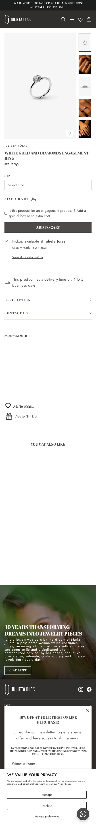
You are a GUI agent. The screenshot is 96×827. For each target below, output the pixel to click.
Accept (47, 794)
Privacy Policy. (64, 784)
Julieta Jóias (16, 146)
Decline (47, 806)
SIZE (8, 176)
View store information (27, 257)
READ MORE (18, 670)
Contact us (16, 313)
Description (17, 300)
